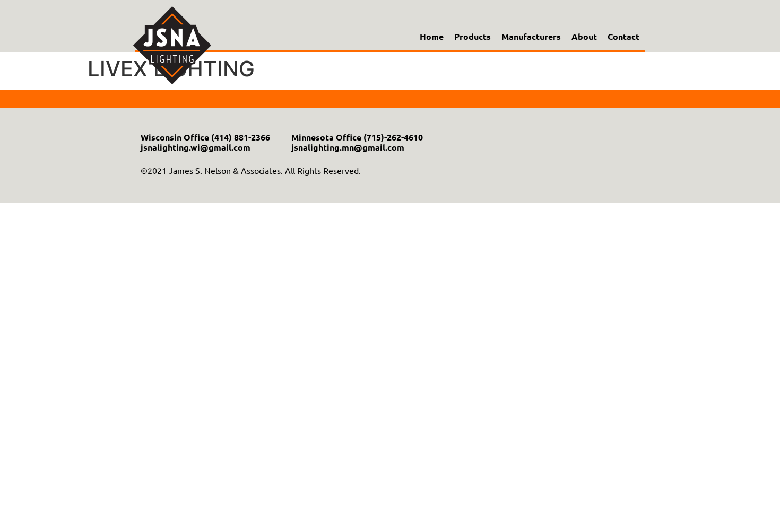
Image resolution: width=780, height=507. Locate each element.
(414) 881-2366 (240, 137)
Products (472, 36)
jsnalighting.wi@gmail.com (195, 147)
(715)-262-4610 (393, 137)
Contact (623, 36)
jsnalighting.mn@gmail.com (347, 147)
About (584, 36)
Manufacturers (531, 36)
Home (432, 36)
